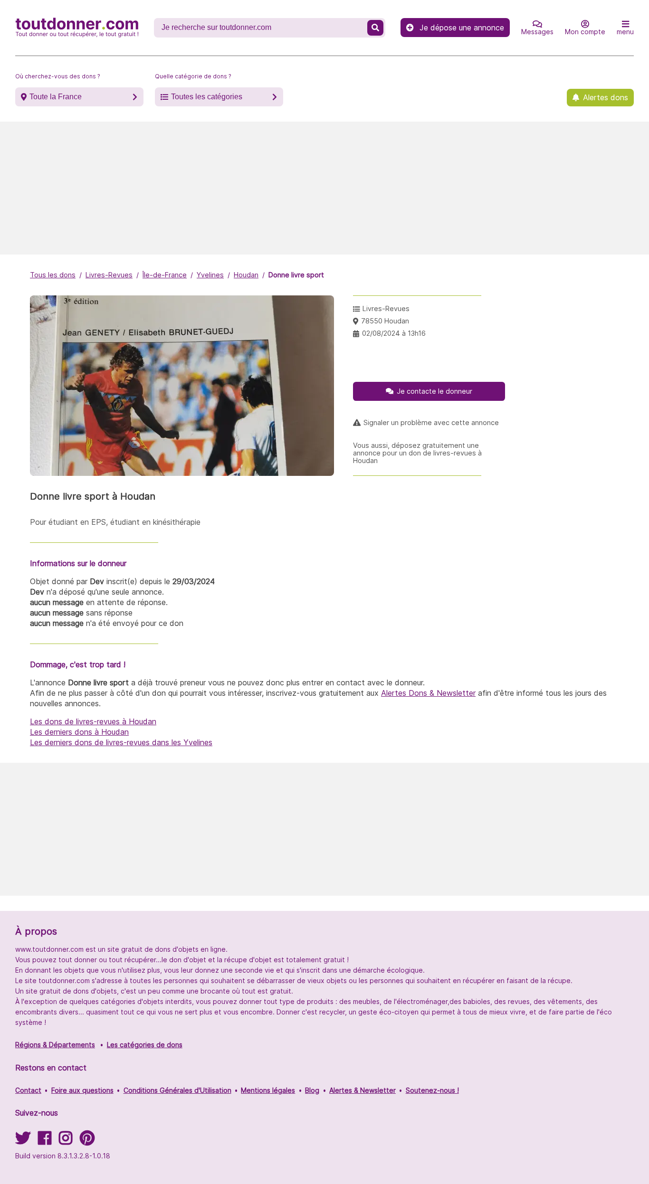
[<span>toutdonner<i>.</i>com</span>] (77, 27)
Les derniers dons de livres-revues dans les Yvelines (121, 742)
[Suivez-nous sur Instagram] (65, 1141)
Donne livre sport (296, 275)
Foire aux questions (82, 1090)
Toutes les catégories (206, 97)
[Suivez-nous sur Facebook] (44, 1141)
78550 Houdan (385, 321)
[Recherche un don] (375, 28)
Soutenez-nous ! (432, 1090)
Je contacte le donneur (434, 391)
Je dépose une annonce (462, 27)
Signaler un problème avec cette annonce (431, 422)
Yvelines (210, 275)
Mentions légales (268, 1090)
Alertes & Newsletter (362, 1090)
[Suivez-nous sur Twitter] (22, 1141)
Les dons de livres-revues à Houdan (93, 721)
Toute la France (55, 97)
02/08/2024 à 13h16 (394, 333)
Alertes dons (605, 97)
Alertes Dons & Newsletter (428, 693)
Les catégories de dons (144, 1045)
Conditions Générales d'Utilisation (177, 1090)
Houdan (246, 275)
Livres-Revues (109, 275)
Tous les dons (53, 275)
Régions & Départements (55, 1045)
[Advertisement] (324, 188)
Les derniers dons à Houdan (79, 732)
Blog (312, 1090)
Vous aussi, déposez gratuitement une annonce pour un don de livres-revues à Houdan (417, 453)
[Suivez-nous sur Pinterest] (87, 1141)
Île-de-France (165, 275)
